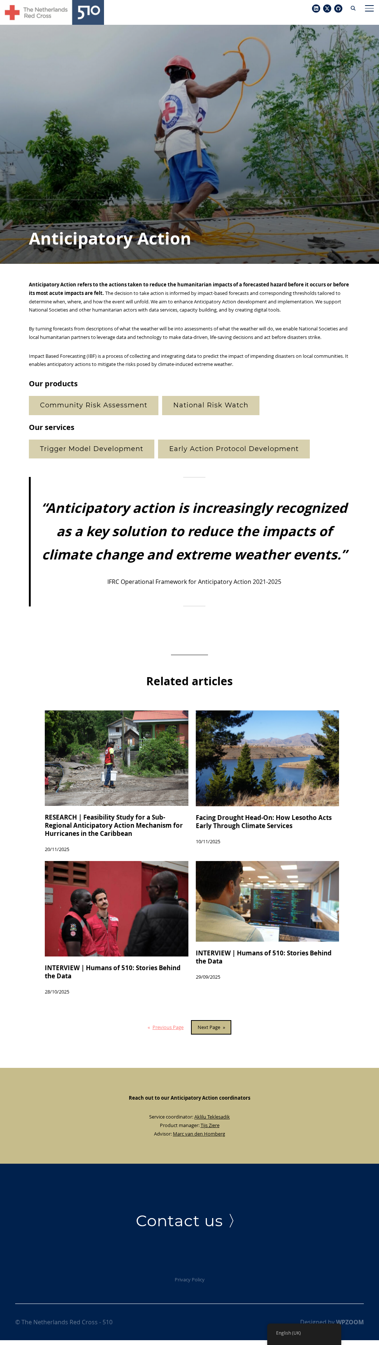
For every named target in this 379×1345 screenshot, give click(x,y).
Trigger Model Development (91, 449)
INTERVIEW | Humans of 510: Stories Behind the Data (113, 972)
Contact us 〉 (190, 1220)
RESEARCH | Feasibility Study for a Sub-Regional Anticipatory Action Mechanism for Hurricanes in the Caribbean (114, 825)
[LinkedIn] (316, 9)
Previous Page (166, 1027)
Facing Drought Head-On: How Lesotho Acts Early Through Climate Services (264, 822)
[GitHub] (338, 9)
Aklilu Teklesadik (212, 1116)
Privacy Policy (190, 1279)
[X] (327, 9)
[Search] (353, 7)
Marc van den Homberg (199, 1133)
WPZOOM (350, 1322)
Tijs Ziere (210, 1125)
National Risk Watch (210, 405)
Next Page (211, 1027)
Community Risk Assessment (93, 405)
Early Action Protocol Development (234, 449)
